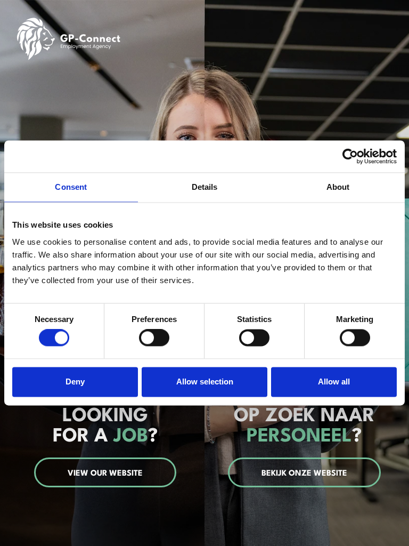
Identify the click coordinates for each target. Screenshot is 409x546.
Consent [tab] (71, 186)
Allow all (334, 381)
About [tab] (338, 186)
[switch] (154, 338)
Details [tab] (205, 186)
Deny (75, 381)
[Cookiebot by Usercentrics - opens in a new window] (350, 156)
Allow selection (204, 381)
